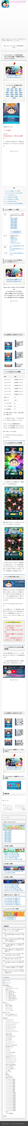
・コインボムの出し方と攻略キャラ (11, 899)
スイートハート (9, 1040)
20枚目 (20, 96)
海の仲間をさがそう (10, 1046)
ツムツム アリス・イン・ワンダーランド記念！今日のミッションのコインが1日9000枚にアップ (8, 808)
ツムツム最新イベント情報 (12, 191)
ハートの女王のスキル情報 (10, 197)
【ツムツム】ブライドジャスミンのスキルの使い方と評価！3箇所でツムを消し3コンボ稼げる (14, 934)
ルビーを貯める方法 (10, 991)
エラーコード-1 (9, 1007)
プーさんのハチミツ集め (11, 1027)
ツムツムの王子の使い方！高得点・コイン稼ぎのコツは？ (19, 344)
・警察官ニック (13, 237)
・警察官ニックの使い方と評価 (10, 853)
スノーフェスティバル (10, 1042)
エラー (6, 1002)
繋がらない (8, 1004)
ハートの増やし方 (9, 1076)
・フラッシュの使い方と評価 (10, 857)
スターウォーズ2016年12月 (11, 1045)
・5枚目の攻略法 (13, 225)
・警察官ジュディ (14, 238)
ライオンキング (9, 1053)
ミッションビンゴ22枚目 (11, 1109)
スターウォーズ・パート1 (11, 1058)
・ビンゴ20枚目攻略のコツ (16, 231)
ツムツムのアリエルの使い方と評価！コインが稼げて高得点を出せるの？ (19, 355)
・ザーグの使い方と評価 (9, 872)
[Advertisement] (14, 22)
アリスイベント (9, 1047)
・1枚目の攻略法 (13, 219)
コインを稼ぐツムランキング (11, 1015)
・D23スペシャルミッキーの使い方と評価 (13, 890)
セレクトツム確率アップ (11, 1068)
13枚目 (7, 94)
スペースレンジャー (10, 1019)
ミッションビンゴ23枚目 (11, 1110)
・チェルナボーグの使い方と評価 (11, 884)
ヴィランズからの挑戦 (10, 1052)
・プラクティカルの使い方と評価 (11, 887)
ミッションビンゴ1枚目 (10, 1079)
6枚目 (12, 90)
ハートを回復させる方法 (11, 997)
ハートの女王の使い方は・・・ (11, 201)
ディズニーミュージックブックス (12, 1022)
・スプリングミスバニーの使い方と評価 (12, 859)
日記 (6, 1116)
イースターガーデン (10, 1021)
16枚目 (20, 94)
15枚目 (16, 94)
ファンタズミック (9, 1037)
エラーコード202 (9, 1010)
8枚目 (20, 90)
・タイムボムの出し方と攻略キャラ (11, 898)
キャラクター (8, 980)
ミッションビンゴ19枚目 (11, 1104)
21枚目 (14, 98)
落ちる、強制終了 (9, 1005)
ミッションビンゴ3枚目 (10, 1082)
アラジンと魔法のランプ (11, 1065)
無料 (6, 1073)
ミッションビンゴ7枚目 (10, 1088)
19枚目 (16, 96)
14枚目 (12, 94)
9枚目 (7, 92)
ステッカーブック (9, 1028)
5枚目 (8, 90)
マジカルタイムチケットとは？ (12, 988)
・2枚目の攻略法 (13, 221)
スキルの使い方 (9, 986)
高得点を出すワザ (9, 1077)
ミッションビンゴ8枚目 (10, 1089)
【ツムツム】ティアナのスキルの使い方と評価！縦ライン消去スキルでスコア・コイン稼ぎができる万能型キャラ (14, 940)
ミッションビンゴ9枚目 (10, 1091)
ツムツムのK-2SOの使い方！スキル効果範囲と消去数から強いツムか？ (19, 743)
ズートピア (8, 1050)
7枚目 (16, 90)
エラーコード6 (9, 1008)
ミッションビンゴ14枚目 (11, 1098)
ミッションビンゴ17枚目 (11, 1103)
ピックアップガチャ (10, 1067)
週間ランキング (9, 989)
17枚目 (7, 96)
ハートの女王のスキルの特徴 (11, 199)
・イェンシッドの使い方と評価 (10, 885)
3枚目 (16, 88)
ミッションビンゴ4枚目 (10, 1083)
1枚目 (8, 88)
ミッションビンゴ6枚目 (10, 1086)
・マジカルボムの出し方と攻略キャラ (12, 904)
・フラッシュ (13, 241)
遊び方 (6, 1018)
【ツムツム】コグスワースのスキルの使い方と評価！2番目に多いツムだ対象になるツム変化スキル (14, 950)
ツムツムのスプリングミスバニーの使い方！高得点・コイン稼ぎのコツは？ (19, 721)
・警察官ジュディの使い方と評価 (11, 854)
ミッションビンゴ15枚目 (11, 1100)
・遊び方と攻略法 (14, 218)
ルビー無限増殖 (10, 1113)
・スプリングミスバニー (15, 242)
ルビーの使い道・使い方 (11, 992)
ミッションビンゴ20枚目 (11, 1106)
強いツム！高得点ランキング (11, 1014)
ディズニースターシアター (11, 1024)
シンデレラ (8, 1049)
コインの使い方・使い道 (11, 995)
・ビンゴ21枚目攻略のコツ (16, 232)
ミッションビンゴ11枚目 (11, 1094)
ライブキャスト (9, 1071)
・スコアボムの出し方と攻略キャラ (11, 902)
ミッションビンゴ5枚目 (10, 1085)
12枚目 (20, 92)
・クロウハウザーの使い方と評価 (11, 856)
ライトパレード (9, 1043)
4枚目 (20, 88)
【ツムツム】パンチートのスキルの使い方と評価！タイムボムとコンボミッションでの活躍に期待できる (14, 971)
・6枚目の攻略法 (13, 226)
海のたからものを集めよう (11, 1064)
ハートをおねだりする (10, 1000)
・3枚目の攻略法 (13, 222)
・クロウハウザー (14, 239)
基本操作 (7, 1074)
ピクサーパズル (9, 1033)
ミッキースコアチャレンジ (11, 1061)
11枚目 (16, 92)
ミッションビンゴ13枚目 (11, 1097)
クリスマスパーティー (10, 1025)
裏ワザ (7, 1111)
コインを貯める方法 (10, 994)
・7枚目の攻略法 (13, 228)
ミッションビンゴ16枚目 (11, 1101)
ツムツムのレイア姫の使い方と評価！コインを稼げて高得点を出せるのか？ (19, 732)
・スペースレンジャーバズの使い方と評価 (13, 871)
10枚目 (11, 92)
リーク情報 (8, 1070)
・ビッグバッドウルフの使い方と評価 (12, 888)
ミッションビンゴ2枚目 (10, 1080)
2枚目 (12, 88)
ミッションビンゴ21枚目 (11, 1107)
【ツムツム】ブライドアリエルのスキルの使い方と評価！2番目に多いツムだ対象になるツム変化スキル (14, 945)
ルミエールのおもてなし (11, 1036)
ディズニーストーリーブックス (12, 1031)
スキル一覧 (6, 800)
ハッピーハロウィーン (10, 1062)
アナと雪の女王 (9, 1039)
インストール (8, 982)
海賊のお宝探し (9, 1034)
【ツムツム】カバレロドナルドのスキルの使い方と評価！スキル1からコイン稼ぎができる (14, 962)
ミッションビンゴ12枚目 (11, 1095)
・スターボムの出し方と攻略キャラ (11, 901)
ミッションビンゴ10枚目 (11, 1092)
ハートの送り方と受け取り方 (11, 998)
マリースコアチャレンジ (11, 1055)
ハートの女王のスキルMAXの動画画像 (13, 203)
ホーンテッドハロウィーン (11, 1030)
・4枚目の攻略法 (13, 224)
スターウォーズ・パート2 (11, 1059)
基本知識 (7, 985)
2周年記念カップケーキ (10, 1056)
